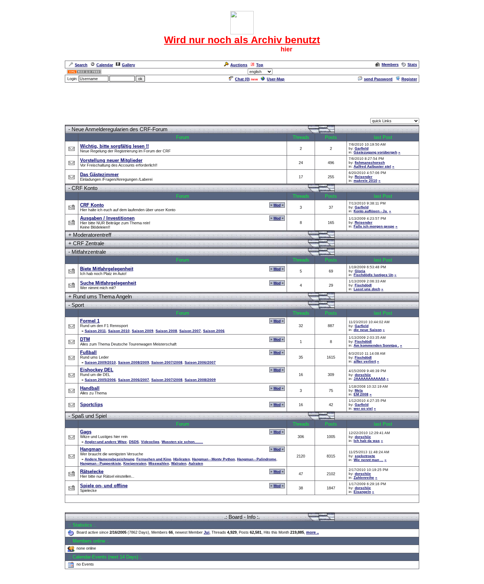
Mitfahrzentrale (89, 252)
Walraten (178, 463)
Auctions (238, 65)
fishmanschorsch (370, 162)
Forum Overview (80, 121)
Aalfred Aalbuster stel (372, 166)
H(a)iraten (181, 459)
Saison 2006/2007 (200, 362)
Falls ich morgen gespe (374, 226)
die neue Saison (368, 330)
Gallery (128, 65)
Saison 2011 (95, 331)
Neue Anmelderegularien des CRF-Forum (120, 129)
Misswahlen (158, 463)
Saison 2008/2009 (133, 362)
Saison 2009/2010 (100, 362)
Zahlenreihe (364, 477)
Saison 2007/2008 (166, 362)
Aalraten (195, 463)
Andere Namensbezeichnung (109, 459)
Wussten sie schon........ (182, 442)
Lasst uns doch (367, 289)
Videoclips (150, 442)
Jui (206, 532)
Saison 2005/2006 (100, 380)
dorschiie (363, 375)
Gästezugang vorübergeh (375, 152)
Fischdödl (363, 285)
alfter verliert (365, 361)
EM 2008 (361, 394)
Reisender (363, 177)
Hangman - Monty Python (213, 459)
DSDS (134, 442)
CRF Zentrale (88, 243)
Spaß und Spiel (89, 416)
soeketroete (365, 456)
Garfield (361, 148)
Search (81, 65)
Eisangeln (362, 492)
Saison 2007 (190, 331)
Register (409, 79)
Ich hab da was (367, 441)
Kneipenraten (134, 463)
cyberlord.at (282, 579)
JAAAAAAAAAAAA (369, 379)
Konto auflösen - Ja (371, 211)
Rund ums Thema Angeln (102, 296)
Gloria (360, 271)
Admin (410, 71)
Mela (359, 390)
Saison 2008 (166, 331)
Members (390, 64)
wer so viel (363, 408)
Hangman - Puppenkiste (100, 463)
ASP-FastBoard (225, 579)
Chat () (242, 79)
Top (259, 65)
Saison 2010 (119, 331)
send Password (378, 79)
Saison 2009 (142, 331)
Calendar (104, 65)
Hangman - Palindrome (256, 459)
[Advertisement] (242, 99)
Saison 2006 (214, 331)
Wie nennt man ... (368, 460)
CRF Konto (84, 188)
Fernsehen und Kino (153, 459)
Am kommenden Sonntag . (376, 345)
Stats (412, 64)
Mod (277, 205)
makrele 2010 (365, 180)
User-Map (276, 79)
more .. (312, 532)
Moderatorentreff (92, 235)
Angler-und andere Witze (106, 442)
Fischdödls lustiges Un (373, 275)
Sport (78, 305)
